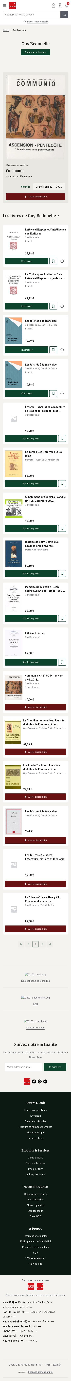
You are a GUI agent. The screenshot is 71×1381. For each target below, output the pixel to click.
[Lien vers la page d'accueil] (12, 5)
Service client (35, 1138)
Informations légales (36, 1235)
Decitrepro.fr (35, 1210)
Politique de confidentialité (35, 1241)
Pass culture (35, 1168)
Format (25, 186)
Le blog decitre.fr (35, 1174)
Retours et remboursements (35, 1126)
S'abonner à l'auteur (35, 52)
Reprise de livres (35, 1163)
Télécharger (27, 261)
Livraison (35, 1115)
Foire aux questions (35, 1110)
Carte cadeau (35, 1157)
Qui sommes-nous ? (35, 1194)
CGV (35, 1252)
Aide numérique (35, 1132)
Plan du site (35, 1263)
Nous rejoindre (35, 1205)
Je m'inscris (55, 1066)
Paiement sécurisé (35, 1121)
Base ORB (35, 1216)
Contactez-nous (35, 1027)
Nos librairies (35, 1199)
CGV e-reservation (35, 1258)
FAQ (35, 1003)
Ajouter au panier (31, 438)
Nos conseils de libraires (35, 980)
